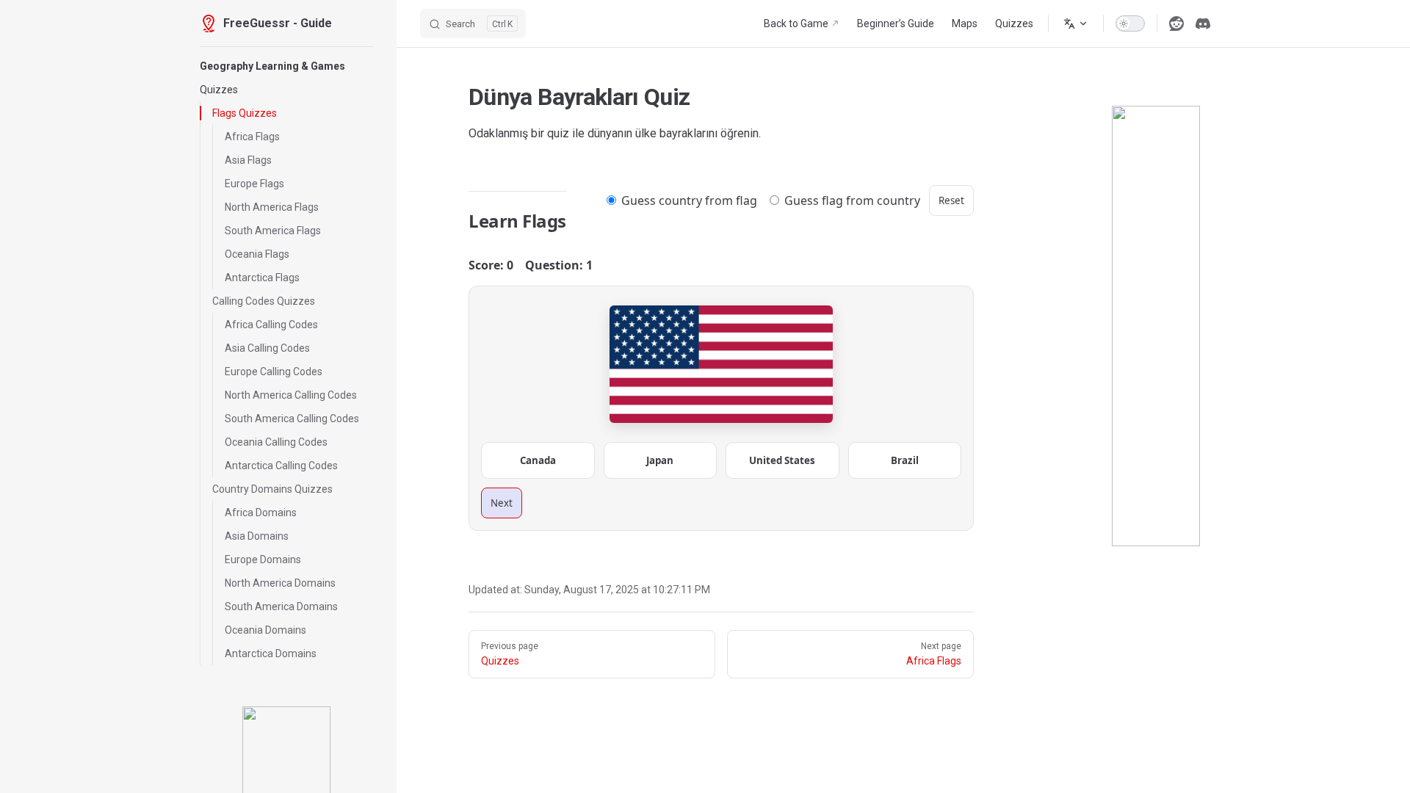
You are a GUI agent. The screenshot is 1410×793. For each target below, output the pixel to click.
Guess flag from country (850, 200)
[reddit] (1176, 23)
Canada (538, 460)
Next (502, 503)
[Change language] (1076, 23)
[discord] (1203, 23)
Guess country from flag (687, 200)
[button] (286, 66)
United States (782, 460)
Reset (951, 200)
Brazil (905, 460)
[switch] (1130, 23)
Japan (659, 460)
